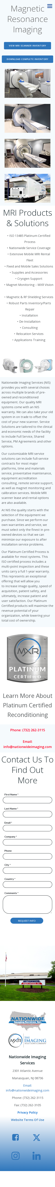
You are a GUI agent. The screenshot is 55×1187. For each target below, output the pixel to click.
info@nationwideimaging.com (27, 746)
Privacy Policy (27, 1112)
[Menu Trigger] (50, 6)
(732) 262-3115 (33, 730)
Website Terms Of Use (27, 1120)
